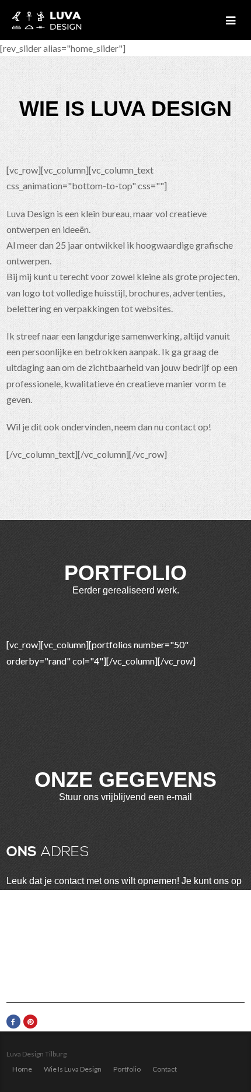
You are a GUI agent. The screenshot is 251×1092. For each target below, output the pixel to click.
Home (22, 1069)
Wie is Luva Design (73, 1069)
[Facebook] (13, 1022)
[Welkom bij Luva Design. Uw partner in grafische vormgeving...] (47, 20)
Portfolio (127, 1069)
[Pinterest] (30, 1022)
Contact (164, 1069)
